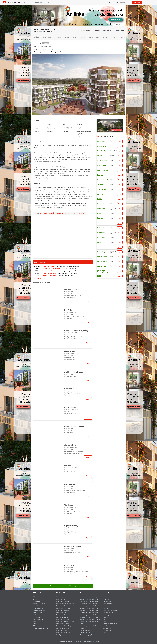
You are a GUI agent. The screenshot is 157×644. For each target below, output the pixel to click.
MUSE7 (99, 256)
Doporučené (84, 30)
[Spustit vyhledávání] (67, 2)
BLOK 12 (99, 222)
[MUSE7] (62, 395)
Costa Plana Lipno (102, 164)
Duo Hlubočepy (70, 518)
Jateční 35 (100, 241)
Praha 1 (50, 37)
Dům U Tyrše (69, 351)
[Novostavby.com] (16, 2)
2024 (76, 520)
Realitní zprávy (119, 2)
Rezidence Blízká (102, 208)
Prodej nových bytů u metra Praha (74, 227)
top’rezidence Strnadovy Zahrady (102, 284)
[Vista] (63, 296)
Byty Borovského (102, 188)
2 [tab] (77, 127)
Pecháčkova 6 (69, 423)
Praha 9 (113, 37)
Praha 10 (122, 37)
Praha (44, 37)
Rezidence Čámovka (103, 289)
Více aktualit (37, 292)
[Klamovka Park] (48, 477)
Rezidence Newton (102, 236)
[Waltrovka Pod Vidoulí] (48, 335)
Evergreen (100, 275)
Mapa (110, 2)
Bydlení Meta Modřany (49, 284)
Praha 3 (66, 37)
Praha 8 (106, 37)
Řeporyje (47, 227)
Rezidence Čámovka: (49, 287)
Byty (37, 227)
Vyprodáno (46, 52)
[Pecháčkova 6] (48, 430)
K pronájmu (119, 30)
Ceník (120, 155)
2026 (76, 376)
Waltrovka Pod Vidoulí (72, 328)
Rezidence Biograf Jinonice (74, 542)
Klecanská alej (101, 246)
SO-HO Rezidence (102, 260)
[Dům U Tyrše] (48, 358)
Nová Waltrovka (101, 203)
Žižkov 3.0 (100, 174)
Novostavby (37, 67)
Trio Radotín (100, 270)
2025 (76, 330)
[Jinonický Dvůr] (48, 572)
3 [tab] (79, 127)
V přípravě (107, 30)
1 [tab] (75, 127)
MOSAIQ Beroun (102, 280)
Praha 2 (58, 37)
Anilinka (99, 169)
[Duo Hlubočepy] (48, 525)
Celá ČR (36, 37)
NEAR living (100, 251)
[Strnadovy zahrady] (110, 134)
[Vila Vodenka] (48, 621)
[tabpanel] (78, 99)
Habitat (99, 212)
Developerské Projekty (49, 67)
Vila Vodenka (69, 614)
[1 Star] (38, 58)
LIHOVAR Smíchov (102, 227)
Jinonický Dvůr (69, 565)
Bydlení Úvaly (101, 179)
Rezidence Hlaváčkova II (73, 446)
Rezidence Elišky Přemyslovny (75, 374)
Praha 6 (90, 37)
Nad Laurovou (69, 637)
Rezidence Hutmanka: (49, 289)
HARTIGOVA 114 (101, 159)
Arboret (99, 193)
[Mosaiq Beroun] (62, 586)
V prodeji (96, 30)
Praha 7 (98, 37)
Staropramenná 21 (102, 184)
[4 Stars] (65, 58)
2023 (76, 567)
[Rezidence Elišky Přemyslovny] (48, 381)
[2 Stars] (47, 58)
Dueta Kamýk (101, 217)
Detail (88, 342)
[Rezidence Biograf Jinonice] (48, 549)
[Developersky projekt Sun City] (78, 99)
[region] (63, 255)
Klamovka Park (70, 470)
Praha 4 (74, 37)
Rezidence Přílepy (48, 280)
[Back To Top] (152, 642)
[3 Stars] (56, 58)
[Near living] (62, 491)
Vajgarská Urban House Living (52, 282)
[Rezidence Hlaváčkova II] (48, 453)
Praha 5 (82, 37)
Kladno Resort (101, 155)
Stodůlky (53, 227)
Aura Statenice (101, 198)
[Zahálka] (78, 42)
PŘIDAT (137, 2)
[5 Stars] (74, 58)
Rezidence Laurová (102, 232)
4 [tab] (81, 127)
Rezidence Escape (102, 265)
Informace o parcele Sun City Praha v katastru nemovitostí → (83, 147)
